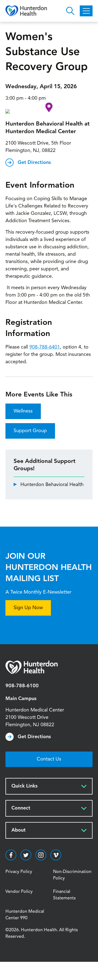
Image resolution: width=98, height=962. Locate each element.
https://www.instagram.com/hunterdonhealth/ (40, 855)
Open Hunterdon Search (70, 11)
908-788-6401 (44, 347)
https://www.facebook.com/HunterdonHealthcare (10, 855)
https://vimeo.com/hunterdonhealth (55, 855)
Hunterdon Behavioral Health (52, 484)
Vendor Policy (19, 892)
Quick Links (24, 786)
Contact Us (49, 759)
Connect (20, 808)
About (18, 830)
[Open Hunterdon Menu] (86, 10)
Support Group (30, 430)
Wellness (23, 411)
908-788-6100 (22, 685)
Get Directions (34, 162)
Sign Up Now (28, 607)
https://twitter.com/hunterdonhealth (25, 855)
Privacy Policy (18, 872)
